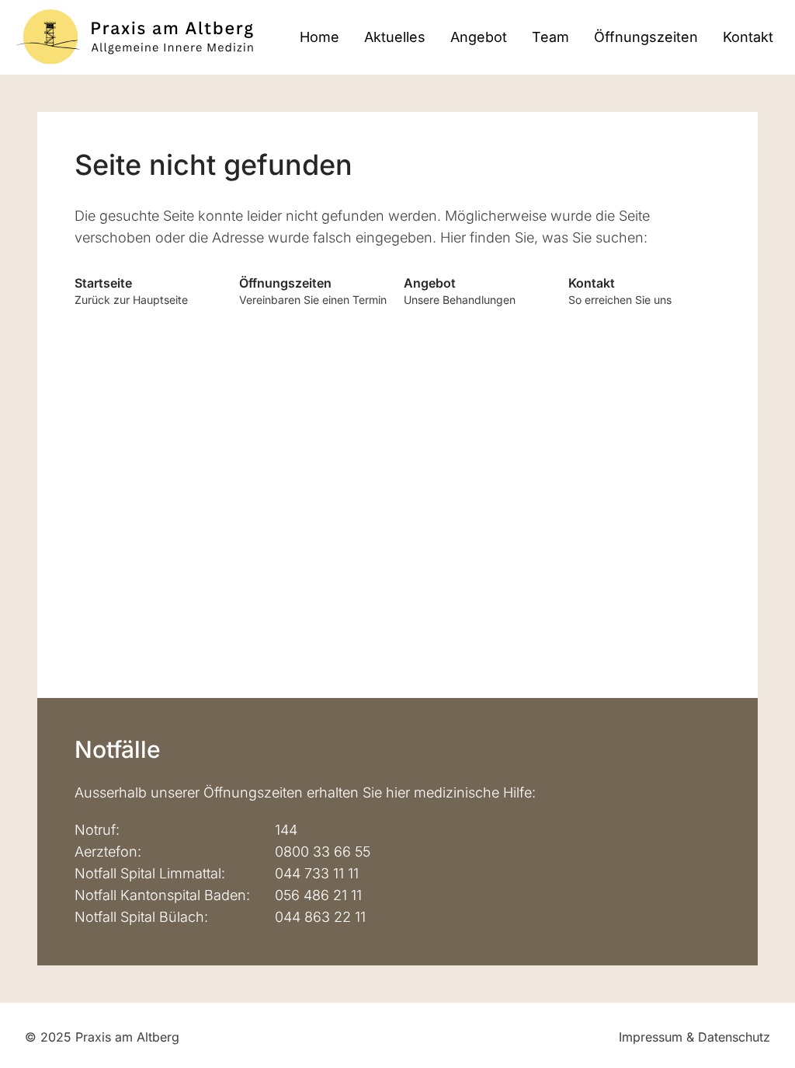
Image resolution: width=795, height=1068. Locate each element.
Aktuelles (394, 37)
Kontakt (748, 37)
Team (550, 37)
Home (319, 37)
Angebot (478, 37)
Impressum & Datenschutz (694, 1037)
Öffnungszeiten (646, 37)
